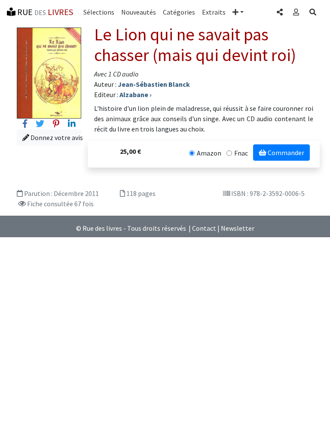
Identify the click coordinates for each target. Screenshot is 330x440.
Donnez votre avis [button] (55, 137)
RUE (44, 11)
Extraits (214, 12)
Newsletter (237, 228)
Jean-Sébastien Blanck (154, 84)
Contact (204, 228)
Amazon (209, 153)
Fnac (241, 153)
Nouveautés (138, 12)
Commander (285, 152)
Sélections (98, 12)
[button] (238, 12)
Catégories (179, 12)
